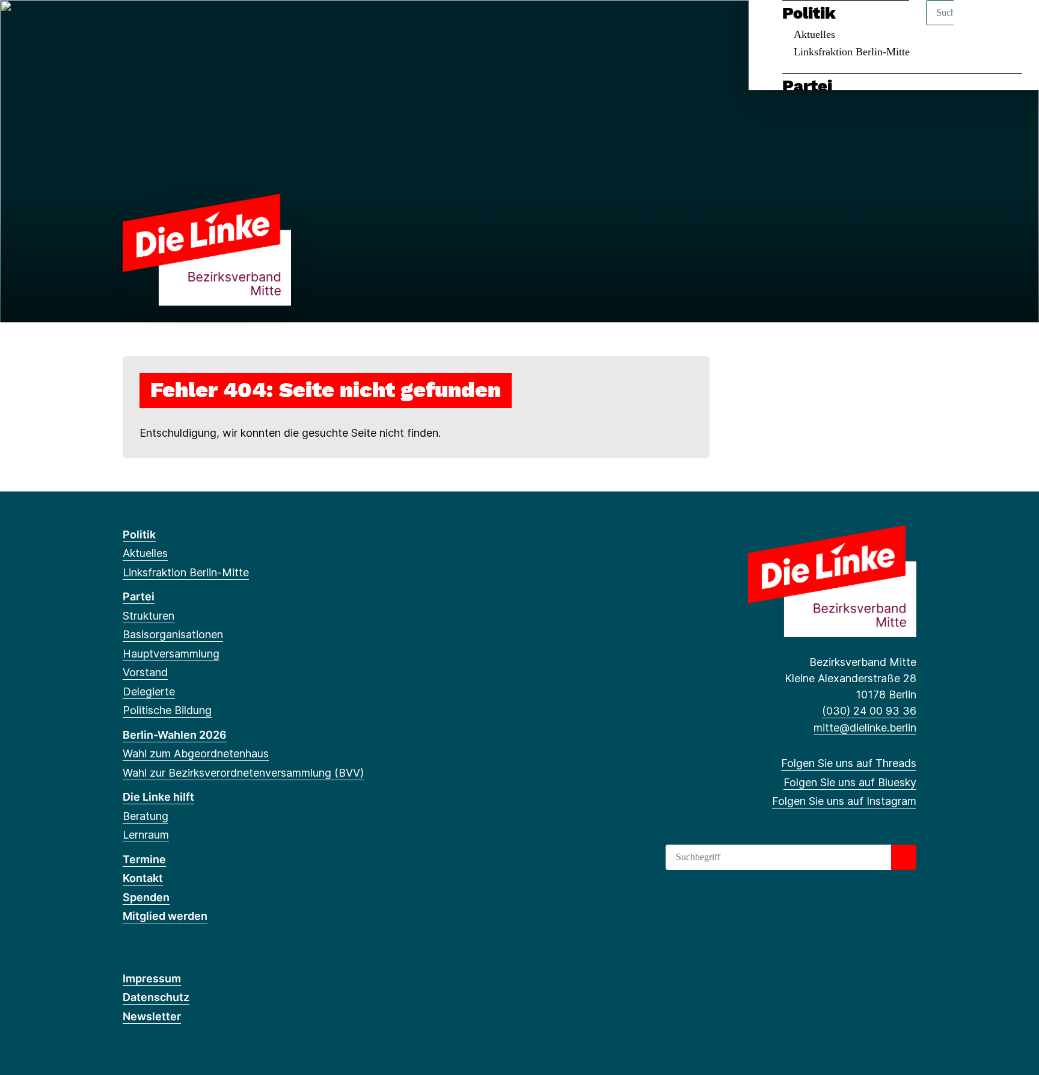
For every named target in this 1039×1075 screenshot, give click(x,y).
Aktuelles (814, 34)
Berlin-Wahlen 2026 (175, 734)
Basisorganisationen (173, 634)
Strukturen (148, 615)
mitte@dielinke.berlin (865, 727)
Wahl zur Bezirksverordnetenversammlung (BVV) (243, 772)
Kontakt (143, 878)
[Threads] (129, 25)
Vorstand (145, 672)
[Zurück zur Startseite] (207, 248)
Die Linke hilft (158, 796)
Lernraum (146, 834)
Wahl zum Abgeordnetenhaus (196, 753)
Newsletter (152, 1016)
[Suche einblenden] (978, 25)
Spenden (146, 897)
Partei (807, 86)
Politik (809, 13)
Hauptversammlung (171, 653)
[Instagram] (168, 25)
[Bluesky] (149, 25)
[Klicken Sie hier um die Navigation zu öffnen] (1014, 25)
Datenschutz (156, 997)
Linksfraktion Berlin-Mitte (852, 52)
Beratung (145, 816)
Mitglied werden (165, 916)
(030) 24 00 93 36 (869, 710)
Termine (144, 859)
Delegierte (149, 691)
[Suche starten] (903, 857)
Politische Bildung (167, 710)
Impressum (152, 978)
